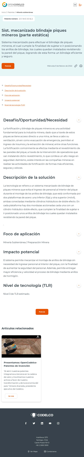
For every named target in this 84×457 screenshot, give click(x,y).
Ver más (11, 396)
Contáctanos (51, 451)
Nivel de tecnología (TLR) (15, 105)
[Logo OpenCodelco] (13, 4)
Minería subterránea (25, 12)
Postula (8, 66)
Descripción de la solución (15, 90)
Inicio (4, 12)
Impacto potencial (12, 100)
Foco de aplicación (12, 95)
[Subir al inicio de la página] (79, 120)
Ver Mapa (33, 451)
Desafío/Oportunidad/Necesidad (18, 85)
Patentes (11, 12)
